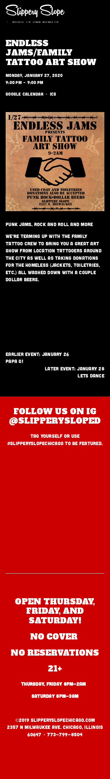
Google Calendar (24, 93)
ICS (53, 93)
